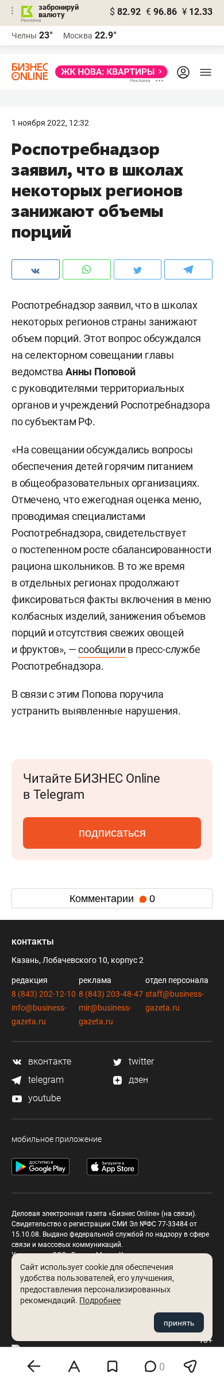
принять (179, 1322)
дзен (137, 1079)
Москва (77, 35)
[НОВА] (108, 71)
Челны (24, 35)
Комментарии (112, 898)
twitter (140, 1061)
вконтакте (48, 1061)
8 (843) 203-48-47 (111, 994)
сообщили (101, 649)
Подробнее (100, 1300)
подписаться (112, 832)
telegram (45, 1079)
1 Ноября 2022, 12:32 (50, 122)
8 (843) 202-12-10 (43, 994)
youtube (43, 1098)
